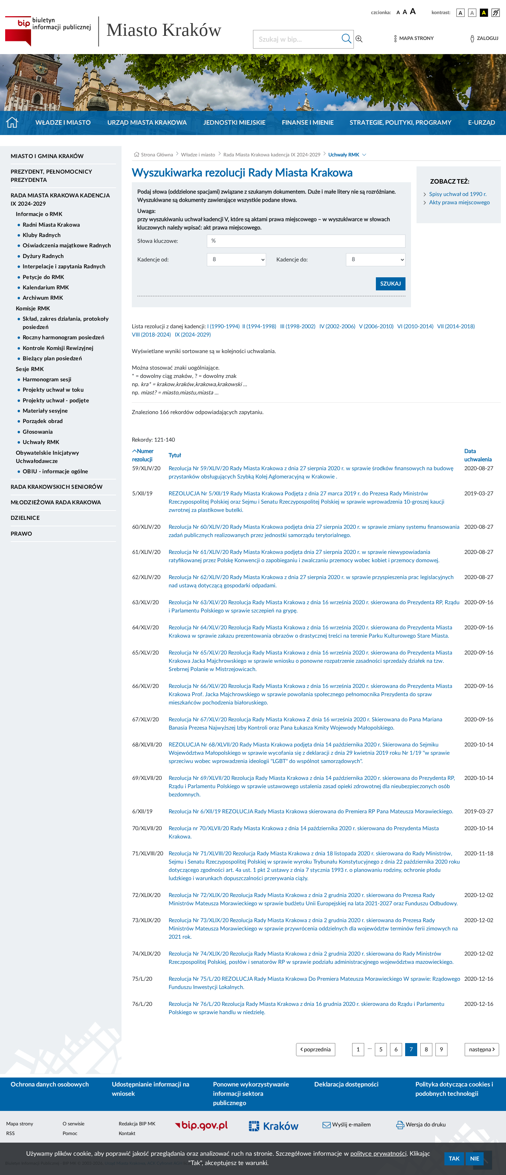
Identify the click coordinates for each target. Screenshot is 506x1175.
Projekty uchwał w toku (53, 390)
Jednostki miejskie (234, 123)
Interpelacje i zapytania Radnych (64, 266)
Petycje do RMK (43, 277)
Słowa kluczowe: (157, 241)
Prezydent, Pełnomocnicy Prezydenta (51, 176)
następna (481, 1049)
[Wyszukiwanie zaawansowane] (359, 39)
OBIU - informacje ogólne (55, 471)
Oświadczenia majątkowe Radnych (67, 245)
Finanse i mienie (308, 123)
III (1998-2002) (297, 326)
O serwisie (73, 1124)
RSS (10, 1133)
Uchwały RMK (41, 442)
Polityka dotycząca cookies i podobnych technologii (454, 1089)
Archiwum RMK (43, 298)
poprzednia (317, 1049)
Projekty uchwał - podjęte (56, 400)
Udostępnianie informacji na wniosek (150, 1089)
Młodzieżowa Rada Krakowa (56, 502)
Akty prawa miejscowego (459, 202)
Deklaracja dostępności (346, 1085)
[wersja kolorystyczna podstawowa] (460, 13)
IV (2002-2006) (337, 326)
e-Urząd (481, 123)
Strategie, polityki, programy (401, 123)
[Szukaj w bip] (347, 39)
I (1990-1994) (223, 326)
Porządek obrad (43, 421)
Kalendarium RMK (46, 287)
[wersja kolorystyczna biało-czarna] (472, 13)
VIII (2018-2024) (151, 335)
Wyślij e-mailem (351, 1124)
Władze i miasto (63, 123)
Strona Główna (157, 155)
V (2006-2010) (376, 326)
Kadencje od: (153, 259)
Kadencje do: (292, 259)
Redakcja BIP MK (137, 1124)
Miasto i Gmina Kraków (47, 156)
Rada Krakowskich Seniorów (57, 487)
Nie (474, 1159)
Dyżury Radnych (43, 256)
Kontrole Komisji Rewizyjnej (58, 348)
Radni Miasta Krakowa (51, 225)
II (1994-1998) (259, 326)
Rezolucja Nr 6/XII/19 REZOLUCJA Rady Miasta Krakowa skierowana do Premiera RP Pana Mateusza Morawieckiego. (311, 811)
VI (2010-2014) (415, 326)
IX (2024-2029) (193, 335)
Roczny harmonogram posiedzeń (63, 337)
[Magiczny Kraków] (279, 1130)
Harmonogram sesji (47, 379)
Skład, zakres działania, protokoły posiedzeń (65, 323)
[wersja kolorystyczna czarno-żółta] (484, 13)
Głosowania (38, 432)
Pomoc (70, 1133)
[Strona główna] (15, 123)
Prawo (21, 534)
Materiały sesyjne (45, 411)
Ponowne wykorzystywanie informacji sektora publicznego (251, 1094)
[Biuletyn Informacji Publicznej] (205, 1130)
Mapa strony (19, 1124)
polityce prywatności (378, 1154)
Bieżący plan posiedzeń (52, 358)
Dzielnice (25, 518)
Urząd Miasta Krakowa (147, 123)
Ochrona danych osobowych (50, 1085)
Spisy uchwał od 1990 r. (458, 194)
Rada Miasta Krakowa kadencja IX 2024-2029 (60, 200)
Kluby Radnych (42, 235)
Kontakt (127, 1133)
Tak (454, 1159)
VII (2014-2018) (456, 326)
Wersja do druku (425, 1124)
